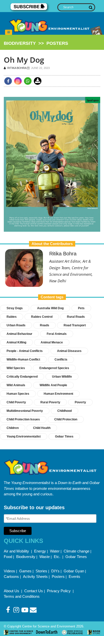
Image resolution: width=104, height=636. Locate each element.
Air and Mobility (17, 551)
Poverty (80, 402)
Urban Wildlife (62, 376)
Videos (9, 571)
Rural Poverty (50, 402)
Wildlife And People (53, 385)
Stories (41, 571)
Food (8, 556)
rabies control (42, 317)
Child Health (41, 428)
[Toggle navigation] (8, 32)
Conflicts (61, 359)
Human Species (18, 393)
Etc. (57, 556)
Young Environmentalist (24, 436)
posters (57, 43)
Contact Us (33, 591)
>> (36, 43)
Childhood (64, 411)
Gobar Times (64, 436)
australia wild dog (50, 308)
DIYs (55, 571)
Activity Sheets (35, 576)
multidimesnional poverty (25, 411)
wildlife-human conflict (23, 359)
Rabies (12, 317)
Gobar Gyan (74, 571)
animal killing (16, 342)
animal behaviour (19, 334)
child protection (65, 419)
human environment (58, 393)
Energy (40, 551)
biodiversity (20, 43)
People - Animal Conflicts (25, 351)
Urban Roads (16, 325)
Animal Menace (52, 342)
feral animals (57, 334)
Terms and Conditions (22, 596)
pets (81, 308)
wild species (16, 368)
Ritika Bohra (16, 67)
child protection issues (23, 419)
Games (25, 571)
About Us (12, 591)
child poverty (16, 402)
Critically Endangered (22, 376)
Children (13, 428)
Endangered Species (54, 368)
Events (74, 576)
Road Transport (75, 325)
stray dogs (15, 308)
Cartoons (11, 576)
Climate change (76, 551)
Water (55, 551)
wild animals (16, 385)
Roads (44, 325)
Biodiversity (25, 556)
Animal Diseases (69, 351)
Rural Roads (76, 317)
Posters (58, 576)
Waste (44, 556)
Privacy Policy (59, 591)
